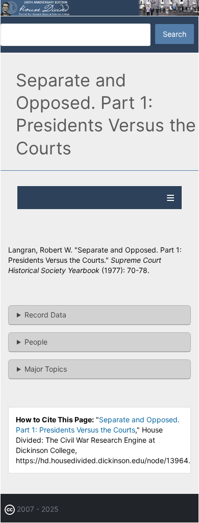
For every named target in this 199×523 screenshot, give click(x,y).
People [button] (35, 341)
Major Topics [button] (45, 369)
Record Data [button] (45, 314)
